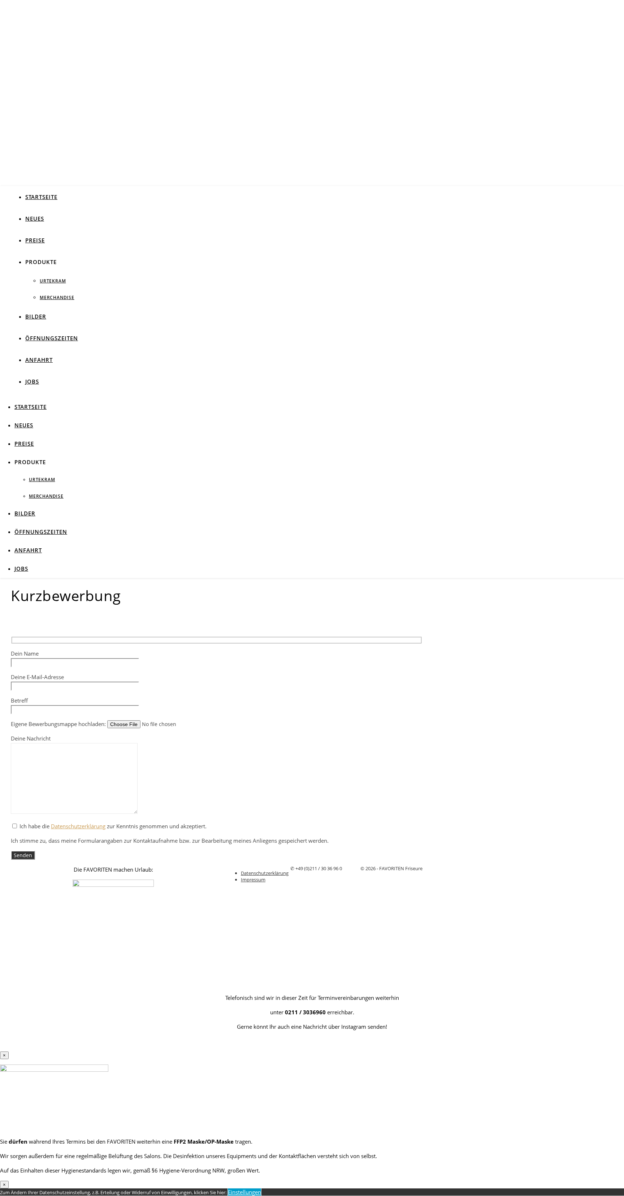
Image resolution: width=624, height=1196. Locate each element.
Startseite (41, 196)
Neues (34, 218)
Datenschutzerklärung (78, 826)
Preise (35, 240)
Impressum (253, 879)
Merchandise (57, 297)
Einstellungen (244, 1192)
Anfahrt (39, 359)
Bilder (35, 316)
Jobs (32, 381)
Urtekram (53, 281)
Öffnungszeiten (51, 338)
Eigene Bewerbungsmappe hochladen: (59, 723)
